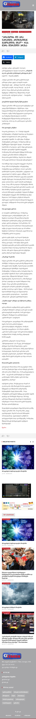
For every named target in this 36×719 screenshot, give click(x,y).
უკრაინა (16, 703)
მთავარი (8, 715)
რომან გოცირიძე (8, 699)
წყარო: (4, 427)
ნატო (13, 695)
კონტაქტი (27, 715)
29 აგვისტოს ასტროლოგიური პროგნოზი (14, 471)
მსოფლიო (15, 32)
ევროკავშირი (7, 692)
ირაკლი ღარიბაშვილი (21, 692)
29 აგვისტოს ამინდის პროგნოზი (12, 607)
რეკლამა (17, 715)
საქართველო (7, 703)
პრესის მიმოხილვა (25, 32)
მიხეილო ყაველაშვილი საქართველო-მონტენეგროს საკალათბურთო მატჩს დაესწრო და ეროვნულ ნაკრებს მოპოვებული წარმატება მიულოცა (17, 575)
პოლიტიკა (21, 695)
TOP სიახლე (6, 32)
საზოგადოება (20, 699)
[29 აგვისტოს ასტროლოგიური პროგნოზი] (18, 457)
